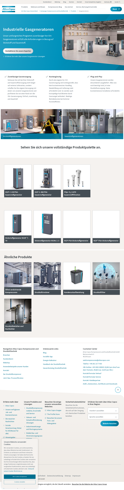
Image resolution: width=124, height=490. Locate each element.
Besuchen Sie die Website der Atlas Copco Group (89, 484)
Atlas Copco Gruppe (54, 410)
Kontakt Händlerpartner (91, 380)
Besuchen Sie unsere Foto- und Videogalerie (54, 420)
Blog (64, 2)
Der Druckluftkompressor (12, 374)
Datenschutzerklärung (55, 476)
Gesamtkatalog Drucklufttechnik (55, 368)
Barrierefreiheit (39, 476)
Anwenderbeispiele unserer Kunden (15, 366)
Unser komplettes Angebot (93, 2)
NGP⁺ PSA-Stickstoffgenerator (105, 240)
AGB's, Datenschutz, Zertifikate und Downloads (100, 384)
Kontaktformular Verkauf (92, 373)
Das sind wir (69, 7)
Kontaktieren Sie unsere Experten (18, 51)
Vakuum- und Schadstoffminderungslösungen (34, 420)
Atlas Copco (9, 406)
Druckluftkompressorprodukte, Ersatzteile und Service (34, 411)
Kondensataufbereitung (74, 292)
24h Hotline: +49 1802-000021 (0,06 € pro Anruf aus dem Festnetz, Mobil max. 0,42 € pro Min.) (101, 368)
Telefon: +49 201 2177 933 (92, 364)
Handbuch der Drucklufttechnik (54, 364)
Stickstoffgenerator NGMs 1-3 (47, 240)
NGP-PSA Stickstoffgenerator (76, 240)
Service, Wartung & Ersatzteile (86, 7)
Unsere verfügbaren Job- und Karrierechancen (12, 412)
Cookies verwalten (19, 482)
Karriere (71, 2)
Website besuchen (109, 423)
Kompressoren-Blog (55, 7)
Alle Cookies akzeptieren (20, 476)
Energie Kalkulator (49, 360)
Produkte (24, 7)
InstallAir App (48, 356)
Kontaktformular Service (92, 377)
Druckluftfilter (99, 292)
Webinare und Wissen (38, 7)
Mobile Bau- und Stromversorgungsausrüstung (34, 436)
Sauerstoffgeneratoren (74, 136)
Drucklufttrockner (42, 292)
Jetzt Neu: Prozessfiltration (13, 378)
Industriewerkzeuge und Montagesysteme (34, 427)
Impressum (76, 476)
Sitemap (68, 476)
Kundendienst (47, 2)
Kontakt (79, 2)
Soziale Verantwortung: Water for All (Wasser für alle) (13, 429)
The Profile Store (53, 414)
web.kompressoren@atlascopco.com (96, 360)
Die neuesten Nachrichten (10, 420)
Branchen (6, 355)
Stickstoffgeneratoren (12, 136)
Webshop (57, 2)
